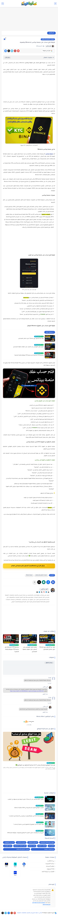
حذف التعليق (45, 694)
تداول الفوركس (7, 845)
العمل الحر (51, 845)
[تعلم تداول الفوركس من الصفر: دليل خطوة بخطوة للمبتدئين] (50, 346)
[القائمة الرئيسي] (55, 3)
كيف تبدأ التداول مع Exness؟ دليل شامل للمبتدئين (31, 338)
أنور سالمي (48, 46)
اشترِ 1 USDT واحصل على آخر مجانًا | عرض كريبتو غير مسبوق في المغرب (26, 799)
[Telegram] (39, 592)
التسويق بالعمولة (33, 842)
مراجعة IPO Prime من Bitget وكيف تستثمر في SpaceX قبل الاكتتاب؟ (26, 816)
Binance (50, 507)
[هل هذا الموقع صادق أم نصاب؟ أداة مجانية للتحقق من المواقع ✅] (29, 746)
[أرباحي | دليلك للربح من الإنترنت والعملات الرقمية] (29, 3)
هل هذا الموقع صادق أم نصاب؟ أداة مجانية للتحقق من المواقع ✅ (35, 765)
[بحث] (3, 3)
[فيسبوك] (5, 51)
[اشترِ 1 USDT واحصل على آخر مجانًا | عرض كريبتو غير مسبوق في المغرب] (50, 799)
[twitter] (3, 913)
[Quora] (44, 592)
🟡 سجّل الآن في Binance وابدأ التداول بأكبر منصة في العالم (29, 566)
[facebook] (9, 913)
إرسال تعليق (49, 662)
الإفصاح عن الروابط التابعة (48, 871)
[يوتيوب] (18, 51)
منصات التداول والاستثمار (48, 39)
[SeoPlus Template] (55, 913)
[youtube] (15, 913)
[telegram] (6, 913)
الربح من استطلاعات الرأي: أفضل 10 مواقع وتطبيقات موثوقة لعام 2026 (25, 832)
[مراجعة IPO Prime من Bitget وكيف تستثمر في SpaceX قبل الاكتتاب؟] (50, 816)
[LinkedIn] (46, 592)
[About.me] (48, 592)
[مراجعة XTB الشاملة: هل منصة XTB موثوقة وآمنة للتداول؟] (50, 355)
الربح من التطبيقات (9, 842)
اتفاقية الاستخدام (50, 866)
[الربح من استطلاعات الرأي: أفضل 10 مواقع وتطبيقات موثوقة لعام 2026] (50, 832)
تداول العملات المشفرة (20, 845)
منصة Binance (29, 575)
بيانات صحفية (32, 845)
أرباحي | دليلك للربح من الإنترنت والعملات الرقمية (29, 912)
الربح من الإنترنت (21, 842)
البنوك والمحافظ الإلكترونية (47, 842)
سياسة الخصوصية (50, 863)
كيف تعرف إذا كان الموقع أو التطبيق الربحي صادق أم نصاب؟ (29, 824)
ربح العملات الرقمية (49, 849)
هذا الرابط (26, 297)
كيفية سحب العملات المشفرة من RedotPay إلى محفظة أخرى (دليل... (28, 33)
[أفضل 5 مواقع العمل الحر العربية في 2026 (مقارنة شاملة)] (50, 807)
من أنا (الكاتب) (50, 861)
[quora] (12, 913)
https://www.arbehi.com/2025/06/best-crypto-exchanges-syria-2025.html (27, 691)
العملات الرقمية (46, 214)
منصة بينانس (49, 154)
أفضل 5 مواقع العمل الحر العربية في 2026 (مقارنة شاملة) (29, 807)
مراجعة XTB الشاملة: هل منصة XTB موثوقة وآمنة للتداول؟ (29, 355)
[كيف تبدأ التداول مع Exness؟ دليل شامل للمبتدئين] (50, 338)
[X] (8, 51)
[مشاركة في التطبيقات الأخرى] (34, 582)
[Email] (37, 592)
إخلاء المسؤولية (50, 868)
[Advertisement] (29, 19)
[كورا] (15, 51)
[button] (48, 582)
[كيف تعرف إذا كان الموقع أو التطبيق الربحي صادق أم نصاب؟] (50, 824)
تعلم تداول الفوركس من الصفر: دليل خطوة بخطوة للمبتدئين (28, 347)
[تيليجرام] (12, 51)
